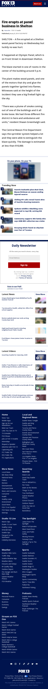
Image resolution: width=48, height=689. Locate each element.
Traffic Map (6, 556)
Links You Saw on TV (9, 431)
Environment (6, 502)
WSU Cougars (27, 572)
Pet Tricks (25, 485)
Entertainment (7, 486)
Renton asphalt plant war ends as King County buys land (15, 319)
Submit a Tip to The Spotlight (29, 543)
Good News (6, 504)
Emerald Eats (6, 530)
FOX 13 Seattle (16, 30)
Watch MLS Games (9, 652)
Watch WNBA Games (9, 649)
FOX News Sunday (8, 510)
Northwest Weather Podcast (29, 605)
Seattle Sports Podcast (30, 601)
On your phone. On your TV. (19, 161)
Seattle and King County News (28, 424)
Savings (4, 607)
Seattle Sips (6, 532)
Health (4, 496)
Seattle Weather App (9, 558)
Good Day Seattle (27, 470)
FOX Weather (6, 581)
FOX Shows (6, 436)
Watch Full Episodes (29, 526)
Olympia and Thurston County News (30, 438)
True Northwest (28, 493)
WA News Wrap (7, 475)
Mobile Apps (6, 420)
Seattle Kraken (27, 564)
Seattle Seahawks (28, 553)
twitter (32, 664)
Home (5, 414)
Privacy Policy (26, 276)
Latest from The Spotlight (28, 523)
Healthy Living (7, 499)
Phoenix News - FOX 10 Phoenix (29, 462)
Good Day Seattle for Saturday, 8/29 (14, 355)
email (37, 664)
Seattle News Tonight (30, 420)
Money (5, 593)
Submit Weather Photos (28, 497)
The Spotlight (29, 518)
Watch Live (37, 4)
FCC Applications (8, 458)
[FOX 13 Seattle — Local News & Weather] (8, 3)
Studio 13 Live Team (9, 524)
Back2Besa (26, 511)
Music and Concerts (9, 491)
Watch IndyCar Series (9, 637)
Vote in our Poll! (14, 286)
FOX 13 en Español (8, 507)
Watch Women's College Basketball (8, 646)
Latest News (8, 294)
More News (7, 469)
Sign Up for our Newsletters (7, 424)
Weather (6, 549)
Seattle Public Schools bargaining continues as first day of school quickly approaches (17, 396)
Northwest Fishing (28, 587)
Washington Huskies (29, 569)
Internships (6, 441)
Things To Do (27, 490)
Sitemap (5, 513)
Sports (25, 549)
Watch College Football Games (10, 626)
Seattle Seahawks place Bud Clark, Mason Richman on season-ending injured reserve (29, 192)
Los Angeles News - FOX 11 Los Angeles (29, 457)
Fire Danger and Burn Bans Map (9, 573)
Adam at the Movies (29, 488)
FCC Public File (7, 452)
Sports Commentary (29, 579)
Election (4, 483)
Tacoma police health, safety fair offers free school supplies (17, 309)
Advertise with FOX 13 (10, 447)
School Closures (28, 500)
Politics (4, 480)
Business (5, 602)
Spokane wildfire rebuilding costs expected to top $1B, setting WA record (28, 211)
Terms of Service (25, 278)
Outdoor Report (28, 503)
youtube (11, 664)
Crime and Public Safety (28, 533)
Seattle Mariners (28, 556)
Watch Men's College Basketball (9, 641)
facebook (20, 664)
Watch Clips (6, 522)
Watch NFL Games (8, 622)
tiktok (24, 664)
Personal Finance (8, 596)
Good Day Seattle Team (28, 478)
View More (40, 294)
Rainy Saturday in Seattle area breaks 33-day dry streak (18, 386)
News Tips (5, 418)
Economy (5, 605)
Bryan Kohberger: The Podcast (30, 610)
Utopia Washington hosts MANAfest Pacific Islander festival (17, 299)
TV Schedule (6, 433)
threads (28, 664)
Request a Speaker (8, 444)
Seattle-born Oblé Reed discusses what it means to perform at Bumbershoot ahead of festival (17, 377)
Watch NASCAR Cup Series (9, 633)
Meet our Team (7, 428)
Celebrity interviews (9, 540)
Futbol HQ (26, 585)
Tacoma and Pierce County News (29, 429)
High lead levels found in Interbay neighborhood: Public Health (14, 329)
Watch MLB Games (9, 630)
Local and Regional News (29, 416)
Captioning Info (7, 450)
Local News (6, 472)
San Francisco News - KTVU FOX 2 (30, 453)
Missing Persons (28, 536)
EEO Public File (7, 455)
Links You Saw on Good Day (28, 507)
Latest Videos (9, 351)
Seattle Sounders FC (29, 558)
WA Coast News (28, 449)
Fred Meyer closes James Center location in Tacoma (17, 339)
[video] (40, 357)
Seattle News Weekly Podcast (29, 597)
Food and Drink (7, 488)
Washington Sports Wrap (29, 576)
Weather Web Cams (9, 553)
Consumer (5, 494)
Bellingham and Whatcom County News (28, 444)
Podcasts (26, 593)
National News (7, 477)
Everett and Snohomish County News (30, 434)
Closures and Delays (9, 564)
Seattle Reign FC (28, 566)
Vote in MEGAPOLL (29, 482)
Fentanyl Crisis (27, 539)
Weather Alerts (7, 561)
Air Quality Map (7, 566)
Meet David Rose (28, 529)
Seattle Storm (27, 561)
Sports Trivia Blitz (28, 582)
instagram (15, 664)
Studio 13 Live (9, 518)
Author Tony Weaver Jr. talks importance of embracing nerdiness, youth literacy (17, 366)
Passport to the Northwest (7, 536)
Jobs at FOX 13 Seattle (10, 439)
